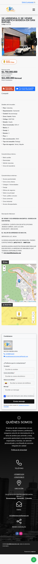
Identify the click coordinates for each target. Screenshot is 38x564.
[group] (19, 42)
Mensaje (6, 386)
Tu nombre (7, 366)
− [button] (4, 269)
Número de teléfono (9, 380)
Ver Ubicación (16, 318)
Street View (10, 61)
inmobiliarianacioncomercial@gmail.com (16, 356)
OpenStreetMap (32, 301)
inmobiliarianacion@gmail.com (19, 515)
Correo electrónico (9, 373)
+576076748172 (19, 477)
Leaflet (21, 301)
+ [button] (4, 266)
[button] (14, 54)
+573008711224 (9, 354)
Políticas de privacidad (19, 450)
